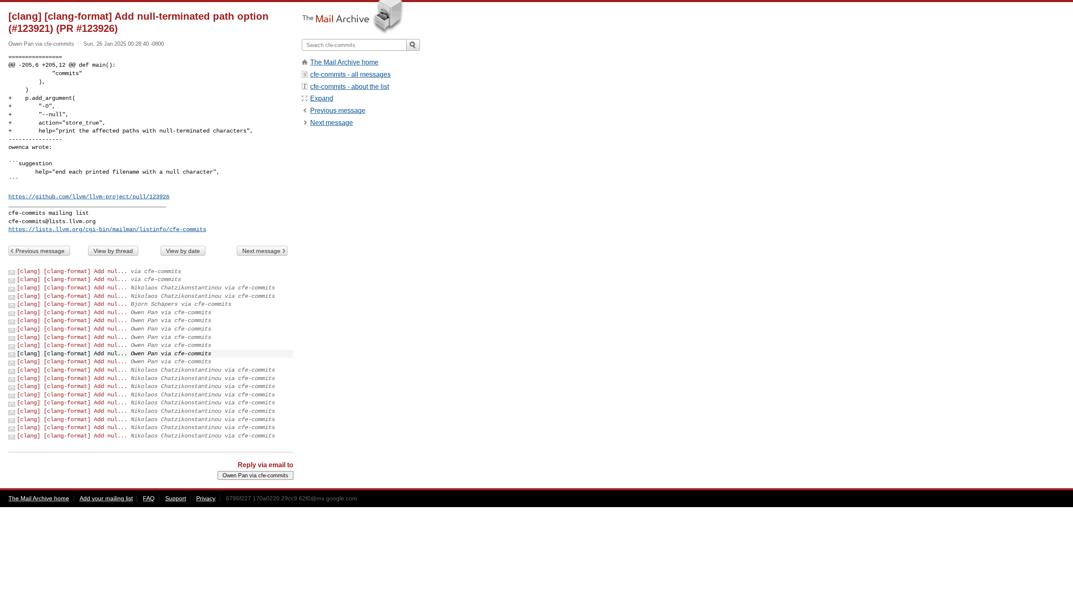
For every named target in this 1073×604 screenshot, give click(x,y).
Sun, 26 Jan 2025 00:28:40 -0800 (123, 44)
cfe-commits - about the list (349, 86)
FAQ (149, 498)
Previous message (40, 250)
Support (175, 498)
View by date (183, 250)
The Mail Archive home (344, 62)
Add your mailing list (106, 498)
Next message (261, 250)
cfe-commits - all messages (350, 74)
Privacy (205, 498)
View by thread (113, 250)
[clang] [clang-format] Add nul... (72, 271)
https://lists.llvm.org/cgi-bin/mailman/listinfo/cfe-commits (107, 229)
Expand (321, 98)
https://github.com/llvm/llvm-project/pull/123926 (88, 196)
